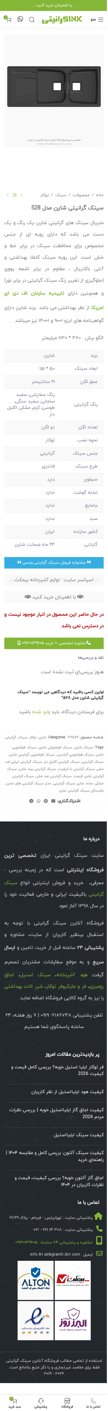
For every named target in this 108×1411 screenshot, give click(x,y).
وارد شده (41, 712)
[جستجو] (31, 19)
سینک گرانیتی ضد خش (54, 776)
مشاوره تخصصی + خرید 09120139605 (54, 643)
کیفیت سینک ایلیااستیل (79, 1135)
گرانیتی (10, 737)
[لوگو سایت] (62, 19)
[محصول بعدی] (7, 195)
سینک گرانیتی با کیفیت (76, 769)
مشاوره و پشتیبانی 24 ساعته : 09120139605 (53, 1243)
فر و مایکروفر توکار (66, 986)
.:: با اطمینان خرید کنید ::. (54, 5)
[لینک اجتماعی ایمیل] (53, 801)
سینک (60, 195)
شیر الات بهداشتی (23, 986)
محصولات (81, 195)
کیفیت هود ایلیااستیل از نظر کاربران (67, 1092)
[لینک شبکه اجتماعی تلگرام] (31, 801)
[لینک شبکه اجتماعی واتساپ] (38, 801)
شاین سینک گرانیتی (68, 783)
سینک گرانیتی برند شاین (37, 769)
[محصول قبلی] (21, 195)
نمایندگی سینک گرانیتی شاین (81, 790)
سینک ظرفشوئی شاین (55, 747)
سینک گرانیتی (93, 762)
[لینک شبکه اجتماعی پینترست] (46, 801)
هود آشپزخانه (72, 975)
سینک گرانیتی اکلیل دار (62, 762)
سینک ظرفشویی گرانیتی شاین (32, 754)
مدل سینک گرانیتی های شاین (28, 783)
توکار (44, 195)
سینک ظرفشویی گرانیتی (75, 754)
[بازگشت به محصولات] (14, 195)
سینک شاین (83, 747)
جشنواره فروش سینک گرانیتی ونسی (54, 562)
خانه (100, 195)
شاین (42, 737)
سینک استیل (35, 975)
